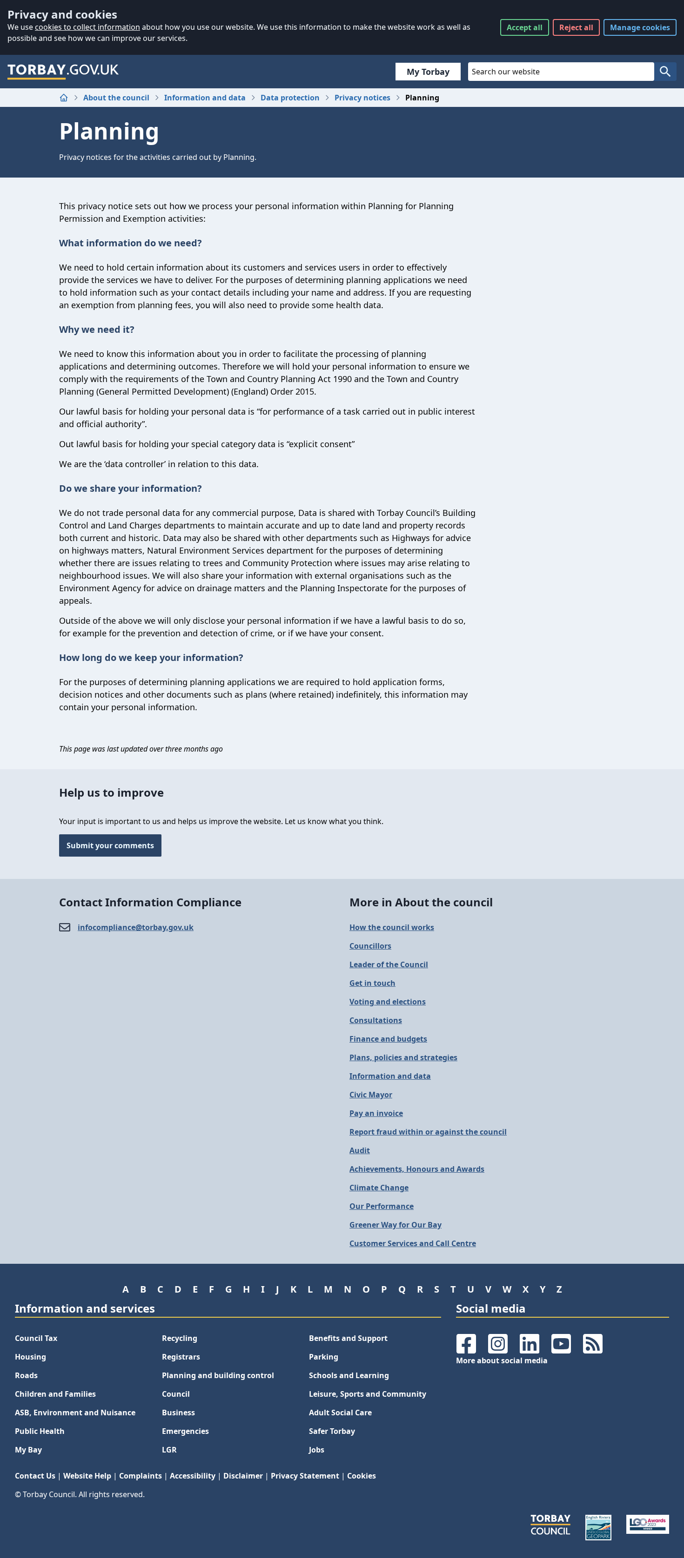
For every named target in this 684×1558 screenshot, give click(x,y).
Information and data (205, 97)
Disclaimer (243, 1476)
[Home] (63, 97)
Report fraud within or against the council (428, 1132)
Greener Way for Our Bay (395, 1225)
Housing (30, 1357)
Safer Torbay (332, 1431)
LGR (169, 1450)
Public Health (40, 1431)
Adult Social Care (340, 1412)
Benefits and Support (348, 1338)
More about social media (502, 1360)
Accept (525, 27)
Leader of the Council (388, 964)
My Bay (28, 1450)
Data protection (290, 97)
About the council (116, 97)
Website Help (87, 1476)
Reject (576, 27)
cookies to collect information (87, 27)
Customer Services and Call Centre (412, 1243)
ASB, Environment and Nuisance (75, 1412)
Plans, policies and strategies (403, 1057)
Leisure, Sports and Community (367, 1394)
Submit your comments (110, 845)
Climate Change (379, 1187)
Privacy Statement (305, 1476)
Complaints (140, 1476)
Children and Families (55, 1394)
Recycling (179, 1338)
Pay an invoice (376, 1113)
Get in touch (372, 983)
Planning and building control (218, 1375)
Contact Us (35, 1476)
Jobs (316, 1450)
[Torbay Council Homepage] (63, 71)
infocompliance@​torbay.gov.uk (136, 927)
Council (176, 1394)
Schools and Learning (349, 1375)
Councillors (370, 946)
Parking (323, 1357)
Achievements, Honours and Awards (416, 1169)
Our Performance (381, 1206)
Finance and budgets (388, 1039)
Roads (26, 1375)
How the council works (391, 927)
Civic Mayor (370, 1094)
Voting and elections (387, 1002)
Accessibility (192, 1476)
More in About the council (421, 902)
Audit (359, 1150)
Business (178, 1412)
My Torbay (428, 71)
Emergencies (185, 1431)
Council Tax (36, 1338)
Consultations (375, 1020)
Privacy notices (362, 97)
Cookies (361, 1476)
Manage (640, 27)
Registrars (181, 1357)
